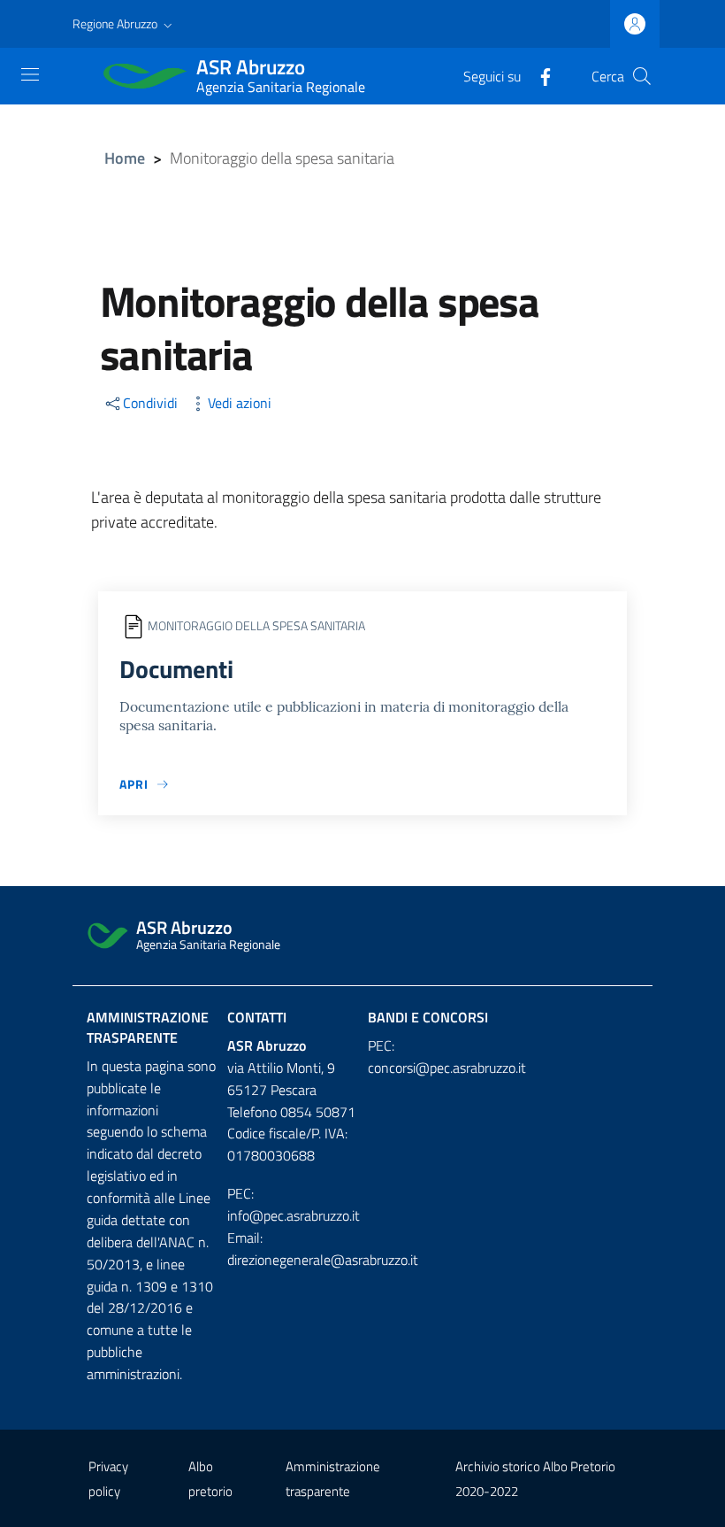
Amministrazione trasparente (148, 1027)
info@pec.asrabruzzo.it (293, 1215)
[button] (124, 24)
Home (124, 158)
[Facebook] (538, 75)
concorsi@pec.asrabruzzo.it (447, 1067)
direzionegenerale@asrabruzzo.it (322, 1259)
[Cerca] (641, 76)
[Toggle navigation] (30, 74)
